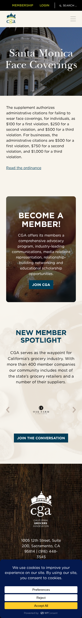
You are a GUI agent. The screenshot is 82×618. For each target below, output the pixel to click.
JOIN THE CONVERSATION (41, 438)
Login (44, 5)
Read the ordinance (23, 168)
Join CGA (41, 284)
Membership (22, 5)
